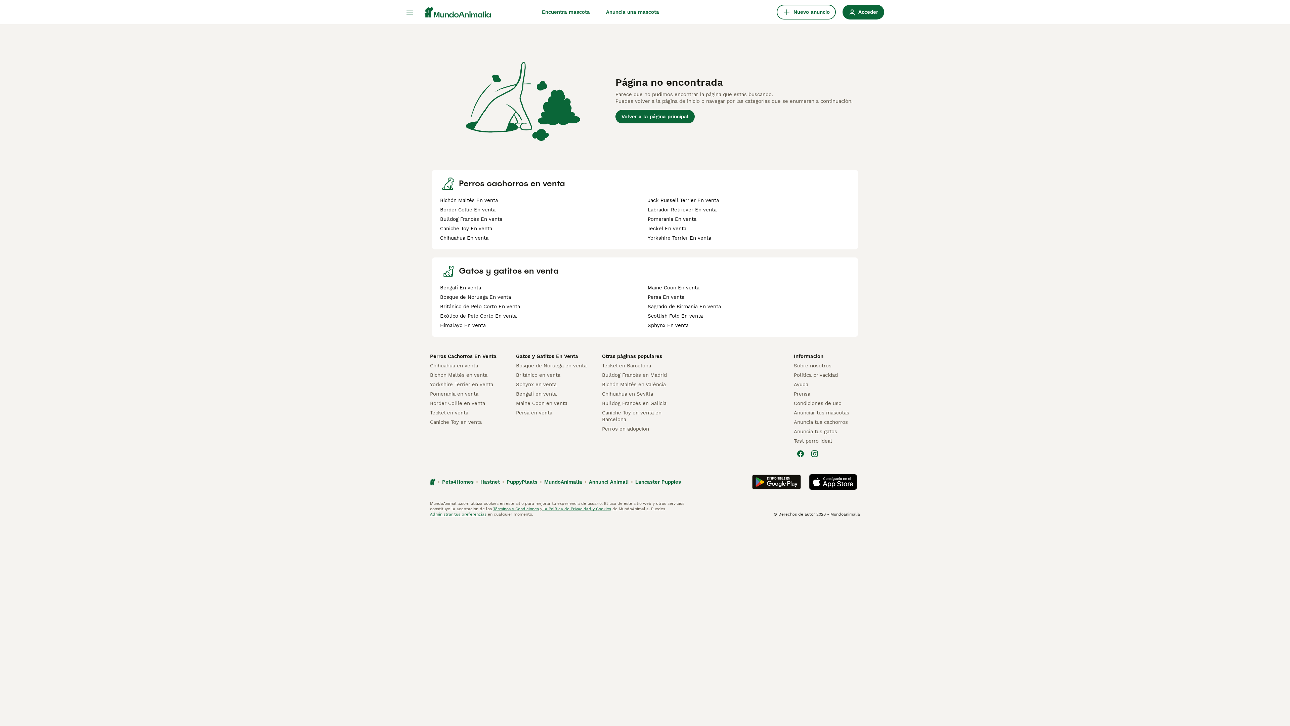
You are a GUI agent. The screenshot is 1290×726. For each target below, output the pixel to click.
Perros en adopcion (625, 429)
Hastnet (490, 482)
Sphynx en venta (536, 384)
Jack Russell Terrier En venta (683, 200)
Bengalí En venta (460, 288)
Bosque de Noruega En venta (475, 297)
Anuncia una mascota (632, 12)
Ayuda (801, 384)
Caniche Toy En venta (466, 229)
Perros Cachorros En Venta (463, 356)
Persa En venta (666, 297)
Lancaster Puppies (658, 482)
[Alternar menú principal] (410, 12)
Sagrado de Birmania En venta (684, 307)
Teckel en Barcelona (626, 366)
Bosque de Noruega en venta (551, 366)
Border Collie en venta (457, 403)
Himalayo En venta (463, 325)
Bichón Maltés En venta (469, 200)
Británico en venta (538, 375)
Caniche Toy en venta (456, 422)
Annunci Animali (609, 482)
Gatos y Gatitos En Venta (547, 356)
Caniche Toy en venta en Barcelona (631, 416)
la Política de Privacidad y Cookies (576, 509)
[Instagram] (814, 453)
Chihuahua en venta (454, 366)
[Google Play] (776, 482)
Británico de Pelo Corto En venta (480, 307)
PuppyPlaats (522, 482)
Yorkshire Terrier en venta (461, 384)
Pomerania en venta (454, 394)
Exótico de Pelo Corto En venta (478, 316)
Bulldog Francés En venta (471, 219)
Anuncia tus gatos (815, 432)
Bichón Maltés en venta (458, 375)
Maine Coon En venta (673, 288)
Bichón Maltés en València (634, 384)
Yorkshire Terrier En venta (679, 238)
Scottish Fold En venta (675, 316)
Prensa (802, 394)
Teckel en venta (449, 413)
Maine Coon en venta (541, 403)
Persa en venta (534, 413)
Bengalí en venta (536, 394)
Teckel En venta (667, 229)
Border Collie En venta (468, 210)
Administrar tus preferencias (458, 514)
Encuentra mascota (566, 12)
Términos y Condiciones (516, 509)
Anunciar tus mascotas (821, 413)
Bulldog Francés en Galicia (634, 403)
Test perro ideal (813, 441)
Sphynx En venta (668, 325)
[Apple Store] (833, 482)
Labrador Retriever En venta (682, 210)
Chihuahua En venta (464, 238)
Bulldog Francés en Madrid (634, 375)
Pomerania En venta (672, 219)
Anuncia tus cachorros (821, 422)
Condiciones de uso (818, 403)
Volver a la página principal (655, 117)
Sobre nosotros (812, 366)
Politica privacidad (816, 375)
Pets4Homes (458, 482)
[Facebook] (800, 453)
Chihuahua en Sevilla (627, 394)
